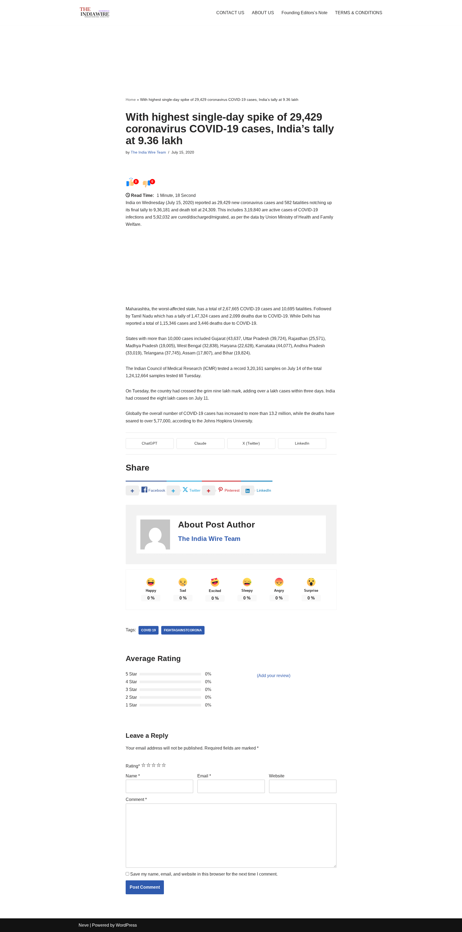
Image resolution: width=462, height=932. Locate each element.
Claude (200, 443)
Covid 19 (148, 630)
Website (276, 776)
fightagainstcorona (183, 630)
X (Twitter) (251, 443)
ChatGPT (149, 443)
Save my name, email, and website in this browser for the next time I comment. (204, 874)
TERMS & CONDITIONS (358, 12)
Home (131, 99)
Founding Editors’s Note (305, 12)
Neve (84, 925)
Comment (136, 799)
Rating (133, 766)
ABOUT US (263, 12)
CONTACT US (230, 12)
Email (204, 776)
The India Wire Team (148, 152)
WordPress (126, 925)
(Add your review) (273, 675)
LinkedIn (302, 443)
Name (133, 776)
